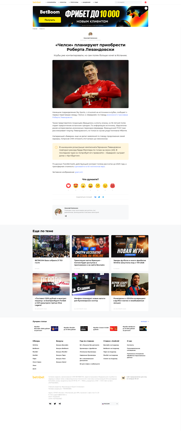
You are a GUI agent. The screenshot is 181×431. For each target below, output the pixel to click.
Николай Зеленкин (90, 38)
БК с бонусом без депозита (89, 345)
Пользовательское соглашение (133, 349)
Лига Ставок (37, 362)
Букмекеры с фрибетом (88, 348)
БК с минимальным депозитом (87, 359)
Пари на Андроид (109, 352)
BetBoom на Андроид (111, 348)
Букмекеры (51, 2)
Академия (86, 2)
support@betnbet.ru (60, 395)
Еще (96, 2)
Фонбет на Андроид (110, 355)
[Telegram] (103, 197)
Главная (35, 28)
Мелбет (35, 355)
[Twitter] (99, 197)
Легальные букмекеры (88, 352)
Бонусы (63, 2)
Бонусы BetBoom (62, 348)
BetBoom (36, 348)
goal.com (79, 172)
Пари (34, 358)
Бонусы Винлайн (62, 345)
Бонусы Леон (61, 358)
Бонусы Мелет (61, 362)
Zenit (34, 369)
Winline (35, 345)
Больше (144, 321)
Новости (42, 28)
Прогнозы (74, 2)
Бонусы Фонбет (61, 352)
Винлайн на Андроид (111, 345)
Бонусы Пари (61, 355)
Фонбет (35, 352)
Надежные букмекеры (88, 355)
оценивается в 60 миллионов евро (89, 167)
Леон (34, 365)
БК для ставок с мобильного (90, 364)
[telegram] (59, 403)
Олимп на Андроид (110, 358)
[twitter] (55, 403)
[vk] (50, 403)
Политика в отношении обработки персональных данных (136, 355)
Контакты (130, 345)
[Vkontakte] (95, 197)
